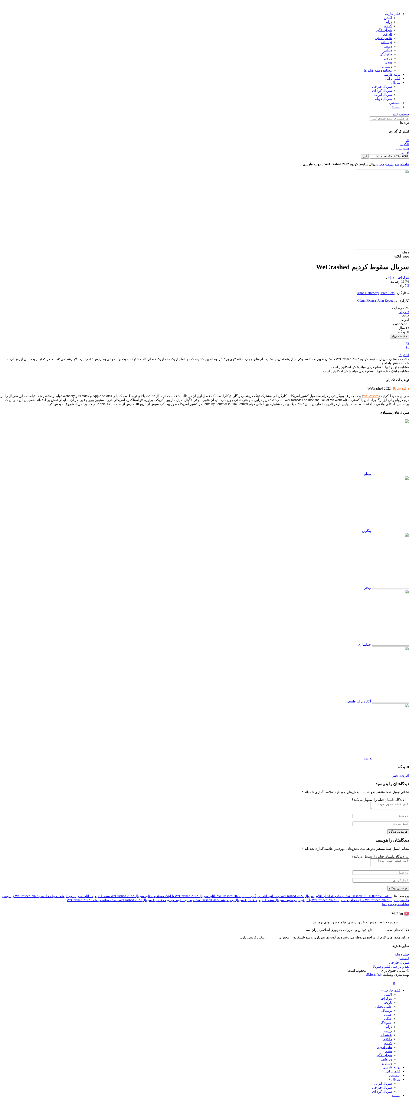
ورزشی (386, 1059)
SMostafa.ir (374, 974)
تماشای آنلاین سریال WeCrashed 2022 (306, 896)
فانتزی (387, 1039)
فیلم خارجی (392, 14)
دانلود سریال (400, 388)
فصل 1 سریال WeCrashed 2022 (140, 900)
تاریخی (387, 34)
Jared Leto (387, 293)
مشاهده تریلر (399, 336)
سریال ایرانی (383, 94)
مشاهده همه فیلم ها (378, 70)
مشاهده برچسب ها (395, 904)
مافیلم (404, 164)
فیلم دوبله (402, 954)
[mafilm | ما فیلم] (402, 6)
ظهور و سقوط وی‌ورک (178, 900)
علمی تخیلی (383, 38)
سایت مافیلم (354, 900)
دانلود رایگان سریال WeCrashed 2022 (242, 896)
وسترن (387, 66)
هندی (388, 62)
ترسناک (386, 42)
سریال (395, 82)
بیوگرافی (402, 277)
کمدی (388, 26)
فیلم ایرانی (392, 78)
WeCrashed (371, 396)
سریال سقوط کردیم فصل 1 (264, 900)
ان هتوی (339, 896)
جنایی (388, 46)
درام (389, 22)
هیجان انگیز (384, 30)
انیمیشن (394, 103)
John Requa (385, 300)
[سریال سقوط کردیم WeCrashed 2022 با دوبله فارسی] (382, 248)
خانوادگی (385, 54)
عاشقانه (386, 1035)
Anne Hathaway (368, 293)
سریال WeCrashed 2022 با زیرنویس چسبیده (314, 900)
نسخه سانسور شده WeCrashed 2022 (92, 900)
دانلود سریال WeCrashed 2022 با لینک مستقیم (184, 896)
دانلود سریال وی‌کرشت (73, 896)
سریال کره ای (382, 90)
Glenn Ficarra (366, 300)
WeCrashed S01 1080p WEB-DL (368, 896)
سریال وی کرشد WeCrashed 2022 (219, 900)
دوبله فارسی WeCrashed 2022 (35, 896)
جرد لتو (273, 896)
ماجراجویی (384, 1047)
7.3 (407, 285)
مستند (396, 107)
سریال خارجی (382, 86)
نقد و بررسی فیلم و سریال (390, 966)
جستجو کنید (401, 114)
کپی (365, 156)
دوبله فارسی (391, 74)
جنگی (388, 50)
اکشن (388, 18)
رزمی (388, 58)
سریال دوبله (383, 99)
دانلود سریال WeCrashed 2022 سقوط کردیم (121, 896)
